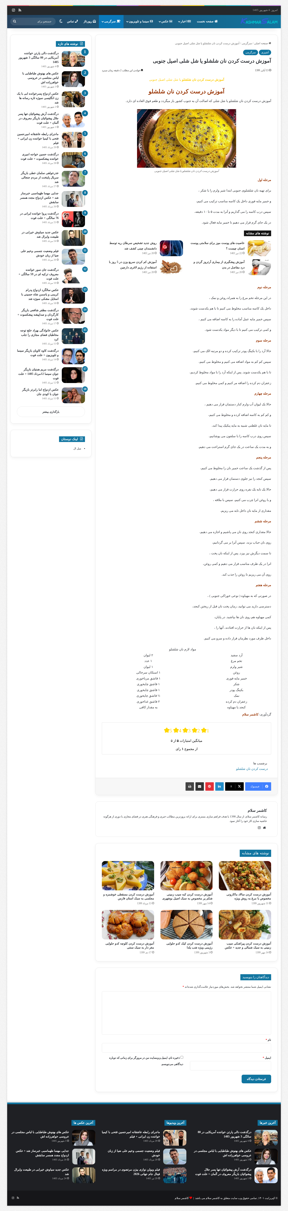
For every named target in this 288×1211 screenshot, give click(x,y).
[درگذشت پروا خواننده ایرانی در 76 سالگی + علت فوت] (73, 219)
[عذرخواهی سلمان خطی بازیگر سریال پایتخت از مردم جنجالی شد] (73, 179)
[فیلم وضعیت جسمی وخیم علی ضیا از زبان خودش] (73, 257)
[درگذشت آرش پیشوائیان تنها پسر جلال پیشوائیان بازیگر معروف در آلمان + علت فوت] (73, 119)
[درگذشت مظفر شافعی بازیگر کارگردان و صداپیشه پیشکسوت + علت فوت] (73, 316)
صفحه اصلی (261, 43)
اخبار (184, 21)
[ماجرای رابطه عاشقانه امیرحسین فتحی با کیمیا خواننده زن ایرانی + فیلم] (73, 140)
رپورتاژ (88, 21)
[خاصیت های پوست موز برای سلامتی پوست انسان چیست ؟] (259, 248)
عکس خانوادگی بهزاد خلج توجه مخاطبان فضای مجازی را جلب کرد (39, 335)
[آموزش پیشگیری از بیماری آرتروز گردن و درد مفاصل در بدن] (259, 267)
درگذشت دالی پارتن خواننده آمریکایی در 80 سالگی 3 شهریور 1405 (39, 58)
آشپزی (265, 52)
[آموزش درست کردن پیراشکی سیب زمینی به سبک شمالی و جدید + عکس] (245, 924)
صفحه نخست (205, 21)
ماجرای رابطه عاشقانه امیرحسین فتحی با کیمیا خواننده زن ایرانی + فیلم (38, 139)
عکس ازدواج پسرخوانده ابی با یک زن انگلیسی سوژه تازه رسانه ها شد (38, 98)
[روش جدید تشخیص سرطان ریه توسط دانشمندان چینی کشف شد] (171, 248)
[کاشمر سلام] (259, 21)
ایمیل (267, 1057)
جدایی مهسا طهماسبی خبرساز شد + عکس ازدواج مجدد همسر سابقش (39, 198)
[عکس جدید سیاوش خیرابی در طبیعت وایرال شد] (73, 238)
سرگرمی (110, 21)
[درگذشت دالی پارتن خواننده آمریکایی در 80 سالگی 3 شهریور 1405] (73, 59)
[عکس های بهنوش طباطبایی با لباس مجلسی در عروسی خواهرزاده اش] (73, 79)
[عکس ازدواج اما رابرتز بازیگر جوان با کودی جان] (73, 395)
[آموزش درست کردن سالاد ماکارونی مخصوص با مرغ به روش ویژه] (245, 876)
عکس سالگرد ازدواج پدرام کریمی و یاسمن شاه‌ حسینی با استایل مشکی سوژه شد (40, 294)
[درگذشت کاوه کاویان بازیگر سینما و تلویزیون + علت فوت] (73, 356)
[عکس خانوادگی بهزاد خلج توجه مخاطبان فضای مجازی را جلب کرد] (73, 336)
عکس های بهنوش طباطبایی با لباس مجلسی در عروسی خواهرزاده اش (40, 78)
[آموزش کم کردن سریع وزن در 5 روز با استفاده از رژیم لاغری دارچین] (171, 267)
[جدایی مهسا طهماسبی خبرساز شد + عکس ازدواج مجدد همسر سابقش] (73, 199)
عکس (165, 21)
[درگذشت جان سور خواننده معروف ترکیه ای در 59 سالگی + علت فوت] (73, 275)
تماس (71, 21)
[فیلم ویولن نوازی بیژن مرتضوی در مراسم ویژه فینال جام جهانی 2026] (174, 1175)
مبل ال (77, 448)
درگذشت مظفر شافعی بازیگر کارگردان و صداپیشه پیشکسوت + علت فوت (38, 315)
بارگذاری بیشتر (50, 411)
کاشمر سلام (257, 810)
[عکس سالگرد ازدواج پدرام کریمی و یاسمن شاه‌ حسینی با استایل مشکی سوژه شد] (73, 296)
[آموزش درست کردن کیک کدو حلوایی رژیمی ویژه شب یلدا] (186, 924)
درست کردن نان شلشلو (252, 768)
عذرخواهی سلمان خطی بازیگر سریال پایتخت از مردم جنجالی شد (40, 177)
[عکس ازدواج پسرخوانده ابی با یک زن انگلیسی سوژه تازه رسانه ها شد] (73, 99)
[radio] (168, 730)
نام (268, 1039)
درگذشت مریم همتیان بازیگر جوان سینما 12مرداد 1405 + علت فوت (38, 374)
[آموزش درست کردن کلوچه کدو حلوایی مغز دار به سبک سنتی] (128, 924)
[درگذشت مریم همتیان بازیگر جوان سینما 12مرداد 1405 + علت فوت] (73, 375)
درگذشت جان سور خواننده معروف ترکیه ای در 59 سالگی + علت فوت (39, 274)
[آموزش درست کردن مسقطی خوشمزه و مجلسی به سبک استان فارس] (128, 876)
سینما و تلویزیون (139, 21)
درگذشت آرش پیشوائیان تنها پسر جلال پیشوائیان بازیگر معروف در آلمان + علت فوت (38, 118)
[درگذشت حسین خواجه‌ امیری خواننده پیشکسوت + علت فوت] (73, 160)
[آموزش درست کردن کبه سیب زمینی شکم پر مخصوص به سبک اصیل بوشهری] (186, 876)
